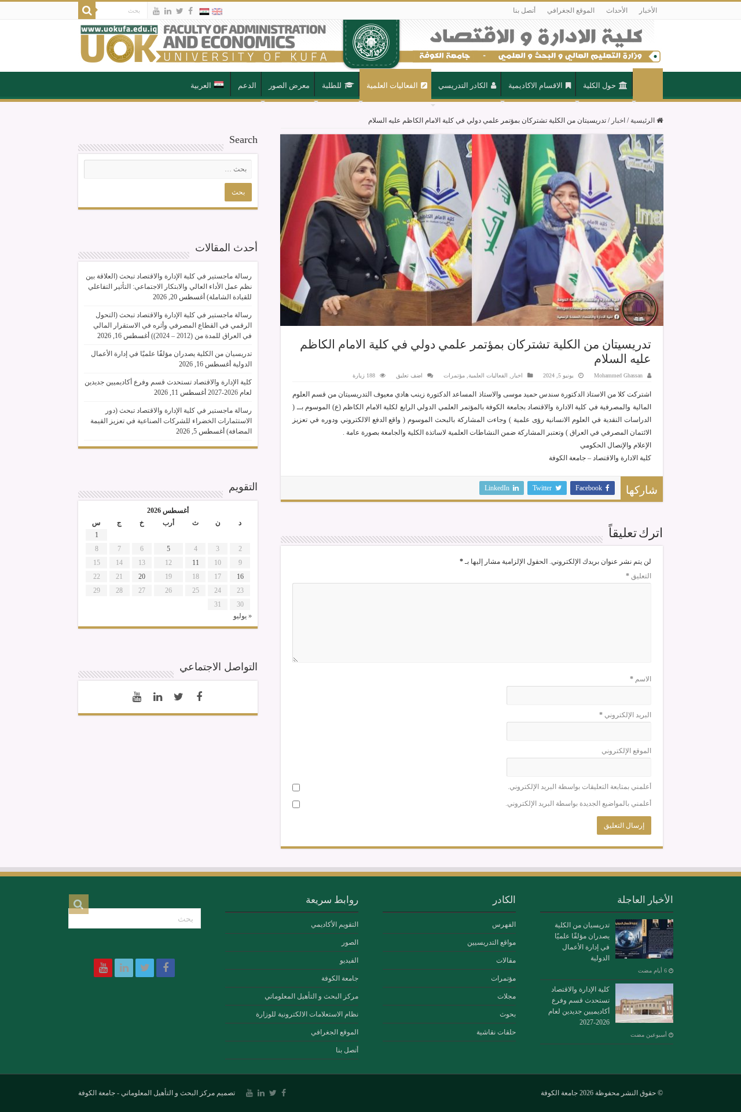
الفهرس (504, 924)
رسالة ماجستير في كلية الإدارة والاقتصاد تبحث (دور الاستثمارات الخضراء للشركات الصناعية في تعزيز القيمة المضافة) (171, 420)
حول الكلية (599, 85)
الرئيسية (648, 84)
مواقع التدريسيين (491, 942)
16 (240, 576)
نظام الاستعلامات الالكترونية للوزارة (307, 1014)
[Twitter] (180, 11)
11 (195, 563)
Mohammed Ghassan (618, 375)
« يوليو (242, 616)
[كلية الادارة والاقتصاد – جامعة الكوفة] (370, 46)
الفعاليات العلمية (392, 85)
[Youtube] (156, 11)
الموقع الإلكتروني (626, 751)
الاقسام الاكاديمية (535, 85)
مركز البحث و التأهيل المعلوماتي (311, 996)
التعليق (638, 576)
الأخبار (648, 10)
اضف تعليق (409, 375)
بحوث (508, 1014)
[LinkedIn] (168, 11)
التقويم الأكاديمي (334, 924)
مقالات (506, 960)
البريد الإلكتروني (625, 715)
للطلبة (332, 85)
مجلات (506, 996)
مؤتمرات (454, 375)
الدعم (247, 85)
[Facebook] (190, 11)
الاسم (640, 679)
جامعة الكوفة (339, 978)
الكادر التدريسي (463, 85)
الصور (350, 942)
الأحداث (617, 10)
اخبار (618, 120)
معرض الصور (289, 85)
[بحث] (87, 10)
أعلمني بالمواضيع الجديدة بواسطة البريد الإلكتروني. (578, 803)
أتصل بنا (524, 10)
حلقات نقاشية (496, 1032)
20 (141, 576)
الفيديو (349, 960)
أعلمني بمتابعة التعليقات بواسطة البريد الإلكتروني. (579, 787)
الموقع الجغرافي (571, 10)
